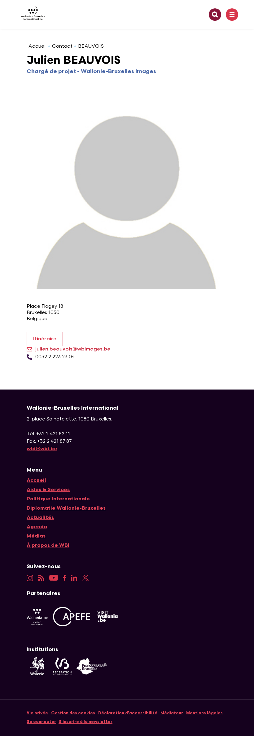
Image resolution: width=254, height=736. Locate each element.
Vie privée (37, 713)
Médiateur (171, 713)
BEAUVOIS (91, 46)
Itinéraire (44, 339)
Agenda (37, 527)
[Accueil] (30, 14)
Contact (62, 46)
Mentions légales (204, 713)
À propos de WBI (48, 545)
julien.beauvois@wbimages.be (72, 349)
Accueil (37, 46)
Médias (36, 536)
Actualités (40, 517)
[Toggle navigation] (232, 14)
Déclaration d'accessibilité (127, 713)
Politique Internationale (58, 499)
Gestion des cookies (73, 713)
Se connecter (41, 721)
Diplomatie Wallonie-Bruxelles (66, 508)
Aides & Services (48, 490)
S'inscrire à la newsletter (85, 721)
